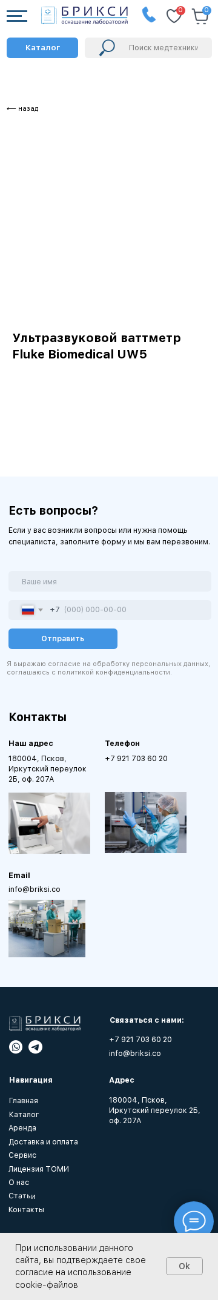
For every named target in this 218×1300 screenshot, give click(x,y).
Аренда (22, 1127)
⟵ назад (22, 108)
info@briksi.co (34, 889)
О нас (18, 1182)
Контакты (26, 1209)
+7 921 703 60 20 (136, 758)
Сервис (22, 1155)
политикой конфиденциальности (114, 672)
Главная (23, 1100)
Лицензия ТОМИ (38, 1168)
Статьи (21, 1196)
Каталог (24, 1114)
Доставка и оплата (43, 1141)
